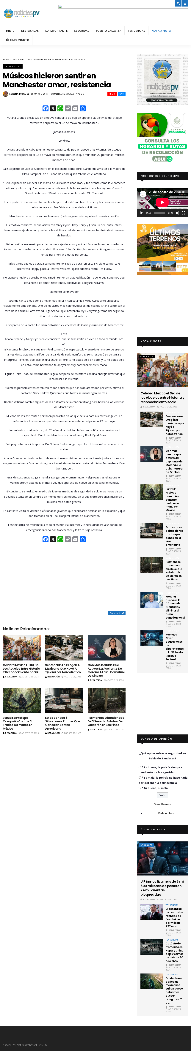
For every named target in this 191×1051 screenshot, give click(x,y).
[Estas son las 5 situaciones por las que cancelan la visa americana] (64, 700)
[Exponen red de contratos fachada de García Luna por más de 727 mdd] (151, 912)
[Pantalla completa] (183, 213)
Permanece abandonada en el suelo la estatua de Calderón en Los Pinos (106, 721)
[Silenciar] (177, 213)
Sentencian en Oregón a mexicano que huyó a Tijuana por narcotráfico (63, 668)
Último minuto (17, 40)
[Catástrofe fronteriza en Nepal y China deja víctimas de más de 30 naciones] (151, 947)
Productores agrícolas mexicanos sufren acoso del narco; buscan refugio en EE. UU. (174, 990)
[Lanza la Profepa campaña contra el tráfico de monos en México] (22, 700)
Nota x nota (161, 30)
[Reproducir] (141, 213)
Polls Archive (166, 813)
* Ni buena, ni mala (155, 788)
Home (6, 59)
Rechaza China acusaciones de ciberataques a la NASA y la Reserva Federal (175, 647)
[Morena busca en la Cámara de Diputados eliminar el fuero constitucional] (151, 600)
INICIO (10, 30)
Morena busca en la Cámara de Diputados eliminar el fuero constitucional (175, 607)
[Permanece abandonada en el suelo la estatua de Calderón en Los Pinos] (107, 700)
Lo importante (56, 30)
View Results (162, 804)
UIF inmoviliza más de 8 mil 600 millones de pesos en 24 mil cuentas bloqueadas (162, 888)
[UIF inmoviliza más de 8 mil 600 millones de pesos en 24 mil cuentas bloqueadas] (162, 858)
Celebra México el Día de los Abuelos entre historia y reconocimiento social (21, 668)
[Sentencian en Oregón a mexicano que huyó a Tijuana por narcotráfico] (64, 647)
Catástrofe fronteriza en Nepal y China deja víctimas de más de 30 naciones (174, 952)
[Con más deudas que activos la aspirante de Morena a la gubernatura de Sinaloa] (107, 647)
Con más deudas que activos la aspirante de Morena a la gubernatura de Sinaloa (106, 670)
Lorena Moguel (19, 93)
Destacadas (30, 30)
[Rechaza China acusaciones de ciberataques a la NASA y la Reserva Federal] (151, 638)
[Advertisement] (64, 577)
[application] (162, 202)
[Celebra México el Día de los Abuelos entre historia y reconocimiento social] (22, 647)
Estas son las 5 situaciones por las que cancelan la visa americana (62, 723)
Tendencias (136, 30)
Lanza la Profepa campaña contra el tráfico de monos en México (17, 723)
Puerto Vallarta (108, 30)
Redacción (11, 676)
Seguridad (82, 30)
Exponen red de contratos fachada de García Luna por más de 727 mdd (174, 917)
